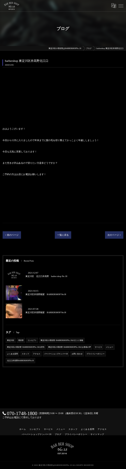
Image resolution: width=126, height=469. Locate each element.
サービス (98, 347)
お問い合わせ (77, 354)
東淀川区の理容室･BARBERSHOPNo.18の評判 (25, 347)
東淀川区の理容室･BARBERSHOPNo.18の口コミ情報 (62, 340)
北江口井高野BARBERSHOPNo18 (20, 360)
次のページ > (114, 235)
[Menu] (121, 5)
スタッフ (25, 354)
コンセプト (32, 340)
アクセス (36, 354)
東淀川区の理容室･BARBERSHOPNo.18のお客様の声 (69, 347)
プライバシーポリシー (95, 354)
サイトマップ (97, 434)
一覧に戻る (63, 235)
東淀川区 (10, 340)
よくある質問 (12, 354)
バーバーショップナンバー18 (56, 354)
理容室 (21, 340)
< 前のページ (12, 235)
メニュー (109, 347)
